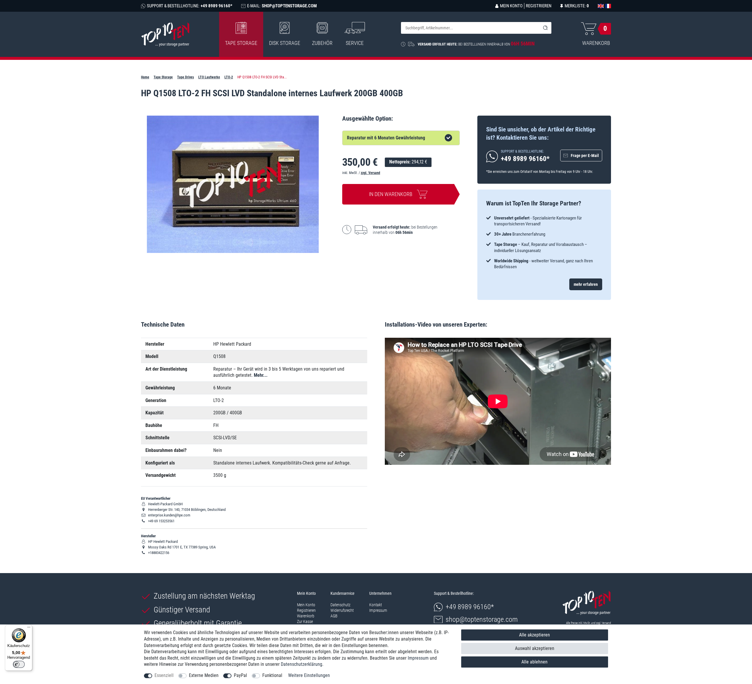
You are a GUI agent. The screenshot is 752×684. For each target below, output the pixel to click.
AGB (334, 616)
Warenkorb (305, 616)
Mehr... (261, 375)
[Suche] (545, 28)
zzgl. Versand (370, 173)
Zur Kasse (305, 621)
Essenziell (164, 675)
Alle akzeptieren (534, 635)
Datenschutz (340, 604)
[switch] (19, 664)
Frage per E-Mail (585, 155)
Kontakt (375, 604)
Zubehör (322, 43)
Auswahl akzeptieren (534, 648)
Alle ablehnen (534, 662)
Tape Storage (241, 43)
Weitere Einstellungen (309, 675)
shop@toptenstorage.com (482, 619)
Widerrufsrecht (342, 610)
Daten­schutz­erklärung (301, 664)
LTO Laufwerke (209, 77)
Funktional (272, 675)
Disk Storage (284, 43)
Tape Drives (185, 77)
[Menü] (28, 628)
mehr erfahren (586, 284)
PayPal (240, 675)
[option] (544, 242)
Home (145, 77)
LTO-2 (228, 77)
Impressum (378, 610)
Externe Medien (204, 675)
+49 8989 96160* (470, 607)
